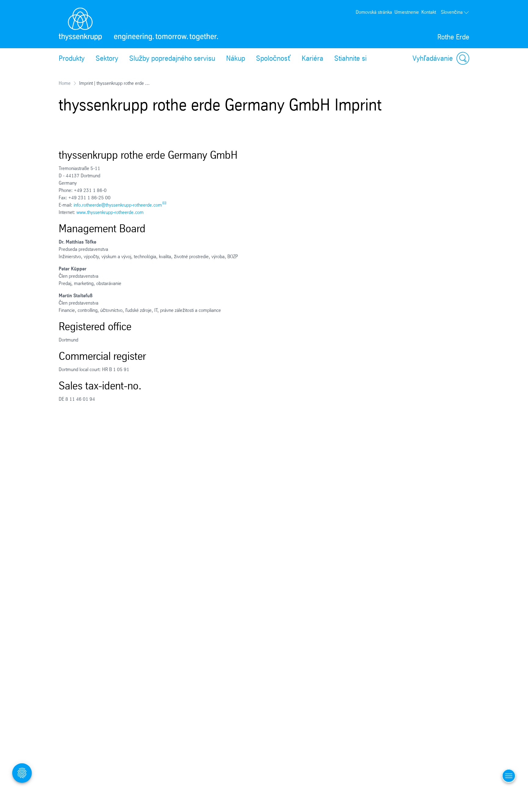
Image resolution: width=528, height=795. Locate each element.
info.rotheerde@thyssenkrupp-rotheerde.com (118, 205)
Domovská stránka (374, 12)
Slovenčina (452, 12)
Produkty (72, 58)
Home (65, 83)
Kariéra (312, 58)
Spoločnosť (273, 58)
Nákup (235, 58)
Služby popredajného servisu (172, 58)
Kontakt (428, 12)
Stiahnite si (350, 58)
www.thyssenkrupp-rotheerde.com (110, 212)
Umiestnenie (406, 12)
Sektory (107, 58)
